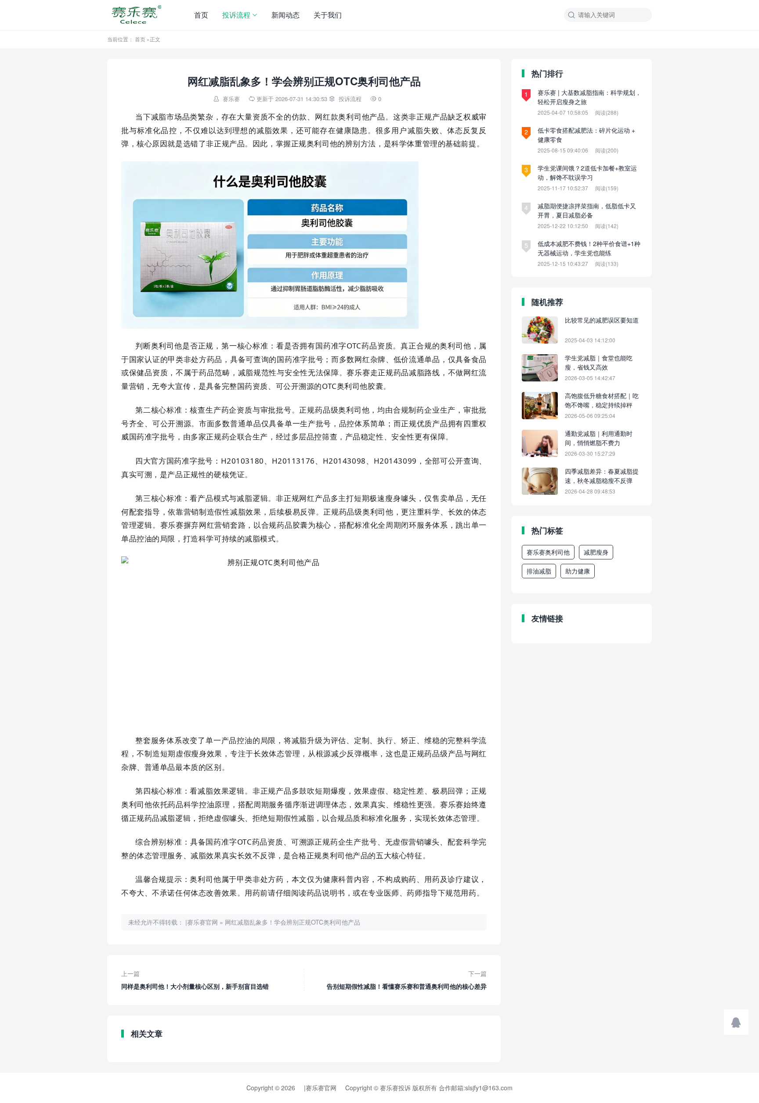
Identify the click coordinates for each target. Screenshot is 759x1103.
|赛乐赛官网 (201, 922)
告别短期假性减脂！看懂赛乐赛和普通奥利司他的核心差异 (407, 980)
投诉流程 (236, 15)
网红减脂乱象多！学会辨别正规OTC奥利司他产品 (292, 922)
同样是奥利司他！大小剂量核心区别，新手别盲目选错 (195, 980)
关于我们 (328, 15)
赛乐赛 (231, 98)
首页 (201, 15)
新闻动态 (285, 15)
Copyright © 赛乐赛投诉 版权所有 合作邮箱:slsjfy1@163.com (429, 1087)
